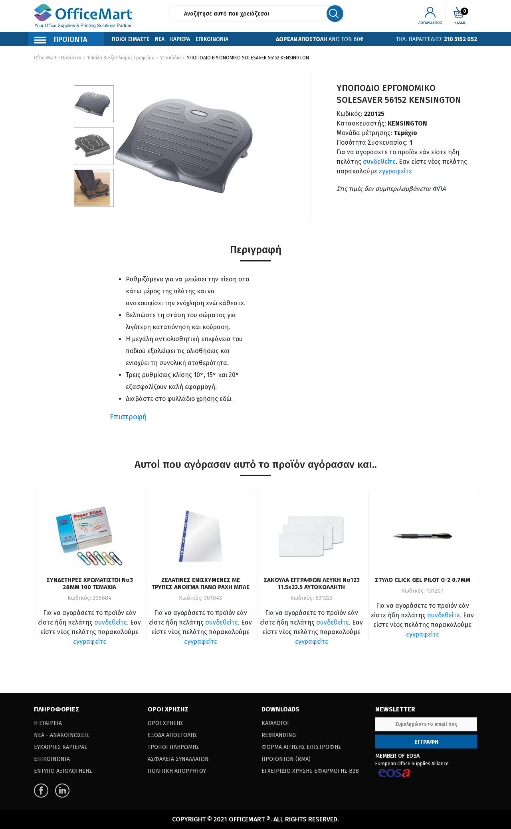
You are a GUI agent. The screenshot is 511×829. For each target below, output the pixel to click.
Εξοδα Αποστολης (172, 735)
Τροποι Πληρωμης (173, 747)
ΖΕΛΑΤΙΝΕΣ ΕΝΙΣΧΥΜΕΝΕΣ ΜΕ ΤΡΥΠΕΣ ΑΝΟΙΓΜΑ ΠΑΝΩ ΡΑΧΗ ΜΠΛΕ (201, 583)
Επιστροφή (128, 417)
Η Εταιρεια (48, 723)
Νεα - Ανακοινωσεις (61, 735)
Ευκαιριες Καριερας (60, 747)
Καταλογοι (275, 723)
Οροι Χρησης (165, 723)
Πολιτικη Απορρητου (177, 771)
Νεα (159, 39)
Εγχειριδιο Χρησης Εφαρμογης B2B (310, 771)
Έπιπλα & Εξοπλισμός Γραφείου (120, 58)
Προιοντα (70, 39)
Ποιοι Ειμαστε (130, 39)
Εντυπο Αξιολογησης (63, 771)
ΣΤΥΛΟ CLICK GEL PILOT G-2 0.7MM (422, 579)
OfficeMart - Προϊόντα (57, 58)
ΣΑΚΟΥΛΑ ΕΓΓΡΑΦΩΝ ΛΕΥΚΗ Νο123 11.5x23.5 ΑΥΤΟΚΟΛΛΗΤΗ (311, 583)
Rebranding (278, 735)
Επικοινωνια (212, 39)
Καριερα (180, 39)
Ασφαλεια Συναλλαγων (178, 759)
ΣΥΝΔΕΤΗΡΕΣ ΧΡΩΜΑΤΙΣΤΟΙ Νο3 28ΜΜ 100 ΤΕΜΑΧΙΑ (89, 583)
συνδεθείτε (379, 161)
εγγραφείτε (395, 171)
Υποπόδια (170, 58)
